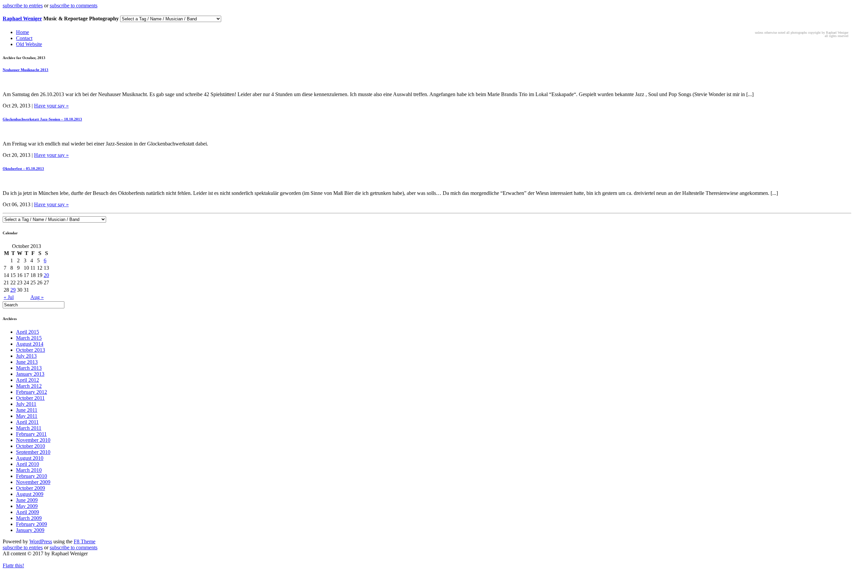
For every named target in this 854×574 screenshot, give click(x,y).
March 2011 (28, 428)
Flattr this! (13, 565)
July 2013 (26, 356)
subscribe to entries (23, 5)
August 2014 (29, 344)
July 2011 (26, 404)
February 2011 (31, 434)
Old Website (29, 44)
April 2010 (27, 464)
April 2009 (27, 512)
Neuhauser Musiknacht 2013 (25, 70)
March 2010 (29, 470)
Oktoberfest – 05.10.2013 (23, 169)
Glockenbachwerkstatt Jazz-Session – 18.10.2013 (42, 119)
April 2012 (27, 380)
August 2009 (29, 494)
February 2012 (31, 392)
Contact (24, 38)
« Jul (9, 297)
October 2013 (30, 350)
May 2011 (26, 416)
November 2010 (33, 440)
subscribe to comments (73, 5)
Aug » (37, 297)
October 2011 (30, 398)
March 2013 (29, 368)
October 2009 (30, 488)
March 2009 (29, 518)
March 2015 (29, 338)
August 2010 (29, 458)
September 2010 (33, 452)
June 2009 (27, 500)
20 (46, 275)
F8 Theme (84, 541)
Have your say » (51, 105)
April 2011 (27, 422)
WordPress (40, 541)
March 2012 (29, 386)
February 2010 (31, 476)
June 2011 (26, 410)
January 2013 (30, 374)
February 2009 (31, 524)
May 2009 (27, 506)
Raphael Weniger (22, 18)
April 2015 (27, 332)
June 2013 (27, 362)
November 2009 (33, 482)
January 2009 (30, 530)
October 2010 (30, 446)
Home (22, 32)
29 (13, 290)
